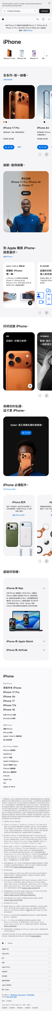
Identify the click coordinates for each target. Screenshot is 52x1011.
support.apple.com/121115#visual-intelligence (19, 895)
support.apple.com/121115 (13, 877)
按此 (28, 910)
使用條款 (12, 1008)
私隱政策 (4, 1008)
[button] (20, 11)
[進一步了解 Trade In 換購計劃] (19, 285)
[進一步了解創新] (19, 361)
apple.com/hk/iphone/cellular (24, 867)
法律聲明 (27, 1008)
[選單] (49, 19)
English (9, 1001)
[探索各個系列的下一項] (46, 154)
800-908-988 (11, 997)
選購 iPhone (27, 30)
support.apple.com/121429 (13, 900)
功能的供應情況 (36, 936)
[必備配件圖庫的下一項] (46, 561)
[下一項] (47, 56)
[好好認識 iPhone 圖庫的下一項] (46, 395)
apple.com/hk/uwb (10, 926)
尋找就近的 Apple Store (18, 995)
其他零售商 (31, 995)
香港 (3, 1001)
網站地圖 (35, 1008)
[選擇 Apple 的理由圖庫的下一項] (46, 313)
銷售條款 (19, 1008)
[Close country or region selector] (49, 3)
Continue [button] (44, 11)
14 (48, 509)
